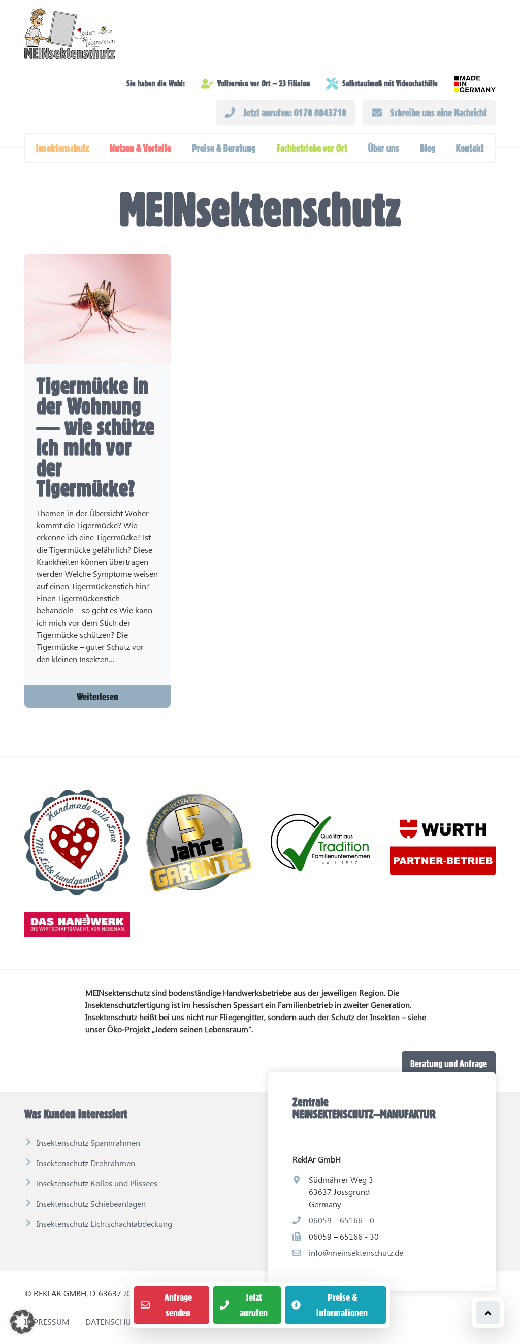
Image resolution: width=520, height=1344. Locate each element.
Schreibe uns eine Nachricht (438, 112)
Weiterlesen (97, 697)
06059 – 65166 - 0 (341, 1220)
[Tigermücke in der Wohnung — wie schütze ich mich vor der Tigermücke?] (97, 309)
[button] (62, 148)
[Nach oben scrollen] (488, 1312)
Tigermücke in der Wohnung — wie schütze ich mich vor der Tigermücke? (95, 437)
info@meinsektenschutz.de (356, 1252)
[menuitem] (62, 148)
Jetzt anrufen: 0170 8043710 (294, 112)
